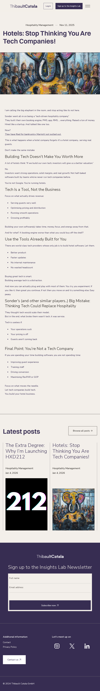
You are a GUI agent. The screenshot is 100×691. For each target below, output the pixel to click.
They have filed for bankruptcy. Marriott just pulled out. (33, 134)
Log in (48, 6)
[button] (87, 6)
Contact (7, 642)
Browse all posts (83, 430)
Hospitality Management (39, 25)
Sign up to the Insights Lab (69, 6)
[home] (23, 6)
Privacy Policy (10, 646)
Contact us (14, 659)
